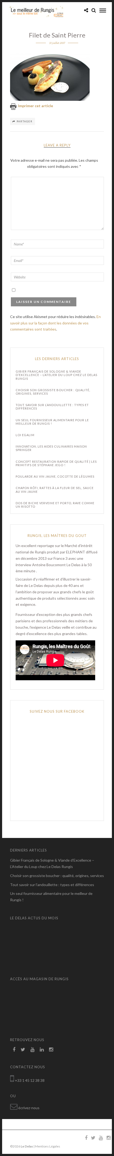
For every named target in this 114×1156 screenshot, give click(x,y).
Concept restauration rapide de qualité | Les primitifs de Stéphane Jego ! (56, 463)
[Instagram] (51, 1049)
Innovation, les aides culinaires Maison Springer (51, 448)
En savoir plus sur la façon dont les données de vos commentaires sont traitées (55, 323)
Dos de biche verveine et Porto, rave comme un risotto (55, 504)
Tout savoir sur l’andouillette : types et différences (52, 406)
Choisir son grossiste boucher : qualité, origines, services (53, 391)
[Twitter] (23, 1049)
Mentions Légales (47, 1146)
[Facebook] (14, 1049)
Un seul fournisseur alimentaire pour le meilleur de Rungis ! (52, 421)
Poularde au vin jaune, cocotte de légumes (55, 476)
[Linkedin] (42, 1049)
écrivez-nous (29, 1107)
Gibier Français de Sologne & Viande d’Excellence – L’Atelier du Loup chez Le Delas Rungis (56, 375)
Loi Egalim (25, 435)
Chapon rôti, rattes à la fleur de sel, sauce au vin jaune (55, 489)
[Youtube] (32, 1049)
